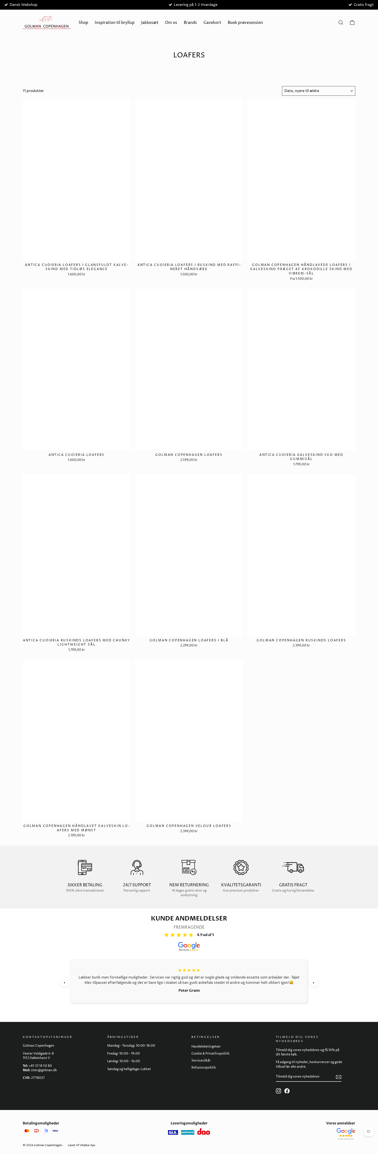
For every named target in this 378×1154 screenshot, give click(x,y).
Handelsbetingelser (206, 1047)
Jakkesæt (149, 22)
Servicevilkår (201, 1061)
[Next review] (313, 982)
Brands (190, 22)
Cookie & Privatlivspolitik (210, 1054)
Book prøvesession (245, 22)
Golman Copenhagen (48, 1145)
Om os (171, 22)
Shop (83, 22)
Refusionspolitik (203, 1068)
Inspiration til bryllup (115, 22)
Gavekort (212, 22)
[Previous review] (64, 982)
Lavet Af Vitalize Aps (81, 1145)
